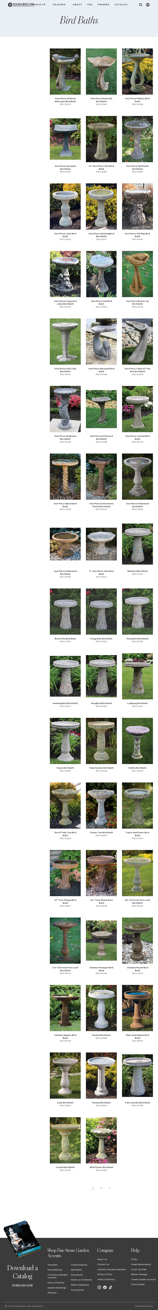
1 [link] (93, 1188)
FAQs (134, 1259)
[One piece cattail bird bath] (137, 409)
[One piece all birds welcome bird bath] (65, 71)
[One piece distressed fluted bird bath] (101, 476)
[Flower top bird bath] (101, 805)
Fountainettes (55, 1270)
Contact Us (103, 1264)
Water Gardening (80, 1285)
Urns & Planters (56, 1283)
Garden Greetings (57, 1288)
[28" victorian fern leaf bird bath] (137, 873)
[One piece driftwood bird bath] (101, 409)
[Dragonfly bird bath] (101, 611)
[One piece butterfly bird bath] (101, 71)
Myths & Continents (81, 1280)
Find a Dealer (138, 1284)
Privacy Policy (104, 1274)
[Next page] (109, 1187)
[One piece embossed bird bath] (137, 476)
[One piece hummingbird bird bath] (101, 206)
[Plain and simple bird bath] (137, 1008)
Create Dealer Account (143, 1279)
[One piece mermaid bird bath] (101, 341)
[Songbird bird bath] (101, 676)
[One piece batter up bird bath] (137, 274)
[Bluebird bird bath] (137, 544)
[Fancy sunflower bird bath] (137, 805)
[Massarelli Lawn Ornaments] (21, 4)
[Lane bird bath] (65, 1075)
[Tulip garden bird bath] (101, 741)
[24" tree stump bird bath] (101, 873)
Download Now (22, 1285)
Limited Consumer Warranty (111, 1269)
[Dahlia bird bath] (137, 741)
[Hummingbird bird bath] (65, 676)
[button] (39, 5)
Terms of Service (106, 1279)
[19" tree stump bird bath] (65, 873)
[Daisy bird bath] (65, 741)
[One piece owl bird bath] (101, 274)
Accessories (77, 1290)
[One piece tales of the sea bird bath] (137, 341)
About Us (102, 1259)
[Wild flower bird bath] (101, 1140)
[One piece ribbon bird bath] (137, 71)
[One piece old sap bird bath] (137, 206)
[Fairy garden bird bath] (137, 1075)
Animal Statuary (79, 1265)
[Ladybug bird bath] (137, 676)
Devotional (77, 1275)
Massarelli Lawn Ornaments (28, 1306)
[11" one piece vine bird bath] (101, 544)
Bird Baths (76, 1270)
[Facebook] (105, 1289)
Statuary (52, 1293)
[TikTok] (110, 1289)
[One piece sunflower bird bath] (137, 139)
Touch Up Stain (139, 1269)
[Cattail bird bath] (65, 1140)
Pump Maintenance (141, 1264)
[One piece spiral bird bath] (65, 476)
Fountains (53, 1265)
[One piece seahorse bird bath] (65, 409)
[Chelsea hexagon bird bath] (101, 940)
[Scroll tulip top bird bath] (65, 805)
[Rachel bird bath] (101, 1008)
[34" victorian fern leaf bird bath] (65, 940)
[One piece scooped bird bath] (65, 139)
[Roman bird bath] (101, 1075)
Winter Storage (139, 1274)
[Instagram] (99, 1289)
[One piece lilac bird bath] (65, 206)
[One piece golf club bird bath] (65, 341)
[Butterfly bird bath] (65, 611)
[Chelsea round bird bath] (137, 940)
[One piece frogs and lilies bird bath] (65, 274)
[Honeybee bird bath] (137, 611)
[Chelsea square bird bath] (65, 1008)
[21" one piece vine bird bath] (101, 139)
